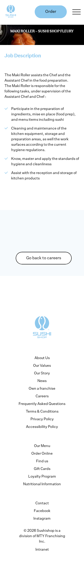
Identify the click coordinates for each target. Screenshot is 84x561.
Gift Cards (42, 469)
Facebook (42, 511)
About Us (42, 358)
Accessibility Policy (42, 427)
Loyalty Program (42, 476)
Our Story (42, 373)
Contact (42, 503)
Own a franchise (42, 388)
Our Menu (42, 446)
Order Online (42, 453)
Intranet (42, 549)
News (42, 381)
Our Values (42, 365)
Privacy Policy (42, 419)
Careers (42, 396)
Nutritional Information (42, 484)
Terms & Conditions (42, 411)
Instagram (42, 518)
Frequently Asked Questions (42, 404)
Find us (42, 461)
